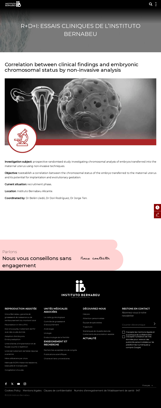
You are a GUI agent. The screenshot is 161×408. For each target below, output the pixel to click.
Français (146, 385)
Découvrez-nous (94, 308)
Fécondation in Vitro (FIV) (16, 324)
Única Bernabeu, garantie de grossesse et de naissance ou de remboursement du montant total (20, 317)
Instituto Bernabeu (13, 4)
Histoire (86, 314)
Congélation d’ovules (14, 370)
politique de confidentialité (140, 334)
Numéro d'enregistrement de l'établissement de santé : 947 (107, 390)
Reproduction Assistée (21, 308)
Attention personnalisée (93, 318)
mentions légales (145, 332)
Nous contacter (95, 258)
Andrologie (49, 329)
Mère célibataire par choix (16, 358)
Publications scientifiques (55, 354)
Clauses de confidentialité (58, 390)
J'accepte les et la (140, 333)
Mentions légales (32, 390)
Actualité (89, 338)
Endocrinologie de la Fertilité (56, 337)
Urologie (47, 333)
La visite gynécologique (54, 317)
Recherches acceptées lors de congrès (60, 350)
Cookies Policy (13, 390)
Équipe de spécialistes (92, 322)
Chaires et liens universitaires (57, 358)
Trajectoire (87, 327)
